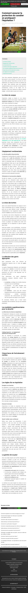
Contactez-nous (14, 570)
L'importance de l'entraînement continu (11, 70)
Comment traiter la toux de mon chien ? (9, 536)
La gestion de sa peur (7, 73)
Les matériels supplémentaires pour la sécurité (13, 68)
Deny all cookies (16, 4)
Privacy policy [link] (14, 6)
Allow (19, 51)
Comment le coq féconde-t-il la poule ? (9, 523)
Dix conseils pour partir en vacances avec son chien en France (14, 546)
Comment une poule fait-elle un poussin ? (9, 538)
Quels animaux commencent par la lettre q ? (10, 521)
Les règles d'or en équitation (9, 71)
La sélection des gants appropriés (10, 66)
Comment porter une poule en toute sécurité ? (10, 530)
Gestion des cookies (14, 567)
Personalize (24, 4)
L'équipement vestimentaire (9, 63)
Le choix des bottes (7, 65)
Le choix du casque (7, 61)
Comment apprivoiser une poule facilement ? (10, 544)
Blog (14, 569)
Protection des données (14, 565)
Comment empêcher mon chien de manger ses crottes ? (13, 513)
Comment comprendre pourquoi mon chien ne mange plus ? (13, 526)
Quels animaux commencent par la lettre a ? (10, 528)
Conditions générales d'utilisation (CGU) (14, 564)
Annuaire (7, 562)
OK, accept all (5, 4)
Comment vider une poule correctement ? (9, 519)
